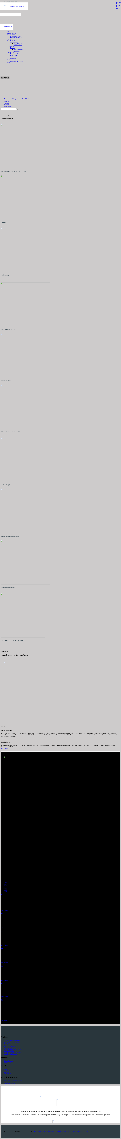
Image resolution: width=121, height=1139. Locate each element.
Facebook (6, 1070)
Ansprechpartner (8, 1061)
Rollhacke (6, 1043)
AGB (5, 1082)
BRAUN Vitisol (8, 1073)
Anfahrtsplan (7, 1062)
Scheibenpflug (7, 1045)
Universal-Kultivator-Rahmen (13, 1049)
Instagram (6, 1072)
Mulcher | (13, 1052)
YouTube (6, 1069)
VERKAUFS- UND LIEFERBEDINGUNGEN (75, 1132)
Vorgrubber (8, 1048)
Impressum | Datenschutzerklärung (13, 1080)
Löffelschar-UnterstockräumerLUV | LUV (12, 1041)
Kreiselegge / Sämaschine (10, 1054)
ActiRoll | (9, 1051)
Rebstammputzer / (10, 1046)
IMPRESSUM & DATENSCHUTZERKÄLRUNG (47, 1132)
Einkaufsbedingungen (9, 1083)
